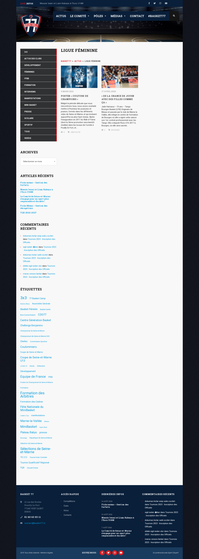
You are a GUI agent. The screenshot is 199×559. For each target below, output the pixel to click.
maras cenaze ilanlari (32, 274)
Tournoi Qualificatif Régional (34, 462)
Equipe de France (33, 376)
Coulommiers (28, 346)
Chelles (23, 341)
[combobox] (38, 161)
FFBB (50, 377)
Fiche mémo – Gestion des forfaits (33, 183)
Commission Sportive (38, 341)
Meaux (46, 421)
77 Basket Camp (37, 298)
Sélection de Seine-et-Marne (31, 443)
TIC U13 (23, 457)
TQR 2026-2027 (28, 213)
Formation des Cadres (31, 401)
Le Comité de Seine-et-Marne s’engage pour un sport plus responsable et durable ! (35, 199)
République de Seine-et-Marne (41, 438)
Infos (29, 3)
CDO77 (42, 314)
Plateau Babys (28, 432)
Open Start (43, 427)
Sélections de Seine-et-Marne (35, 450)
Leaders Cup (24, 416)
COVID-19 (23, 366)
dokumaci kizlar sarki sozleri (35, 255)
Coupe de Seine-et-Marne (31, 352)
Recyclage (23, 438)
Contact (137, 16)
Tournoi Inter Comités (38, 457)
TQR (22, 467)
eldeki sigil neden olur (32, 266)
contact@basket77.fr (34, 523)
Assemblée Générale (41, 304)
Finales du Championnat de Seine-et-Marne (36, 382)
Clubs (66, 506)
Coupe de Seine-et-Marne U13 (36, 359)
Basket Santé (45, 309)
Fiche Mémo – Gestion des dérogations (33, 207)
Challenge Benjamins (31, 325)
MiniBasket (28, 426)
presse (43, 432)
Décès (32, 366)
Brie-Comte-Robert (27, 315)
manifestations (38, 415)
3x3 (23, 297)
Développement (28, 371)
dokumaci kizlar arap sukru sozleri (38, 236)
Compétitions (69, 501)
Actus (61, 16)
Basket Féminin (28, 309)
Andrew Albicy (25, 304)
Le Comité (78, 16)
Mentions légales (46, 553)
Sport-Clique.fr (173, 553)
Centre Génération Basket (35, 320)
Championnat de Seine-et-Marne (32, 331)
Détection (41, 366)
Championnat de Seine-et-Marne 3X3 (35, 336)
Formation (24, 388)
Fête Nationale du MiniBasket (31, 408)
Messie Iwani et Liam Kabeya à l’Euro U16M (36, 190)
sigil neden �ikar (30, 247)
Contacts (67, 515)
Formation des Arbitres (32, 394)
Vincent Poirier (32, 468)
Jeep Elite (75, 132)
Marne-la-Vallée (31, 421)
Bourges (115, 130)
